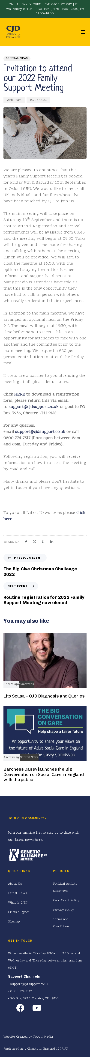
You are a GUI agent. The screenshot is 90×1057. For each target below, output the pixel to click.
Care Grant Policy (66, 900)
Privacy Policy (63, 910)
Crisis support (19, 912)
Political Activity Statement (65, 887)
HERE (19, 394)
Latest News (17, 893)
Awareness (26, 684)
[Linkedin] (52, 541)
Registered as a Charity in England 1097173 (35, 1049)
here (38, 840)
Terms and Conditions (61, 923)
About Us (15, 884)
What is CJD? (18, 903)
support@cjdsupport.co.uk (34, 407)
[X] (34, 541)
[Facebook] (26, 541)
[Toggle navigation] (71, 32)
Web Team (14, 100)
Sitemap (14, 921)
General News (17, 58)
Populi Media (43, 1037)
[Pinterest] (43, 541)
